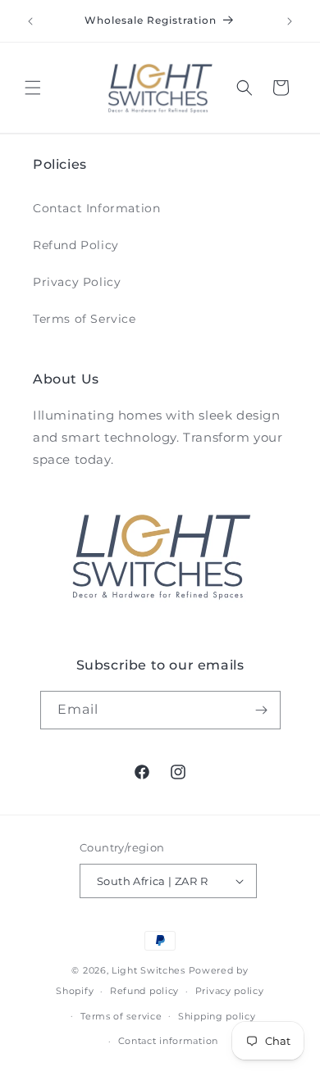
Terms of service (121, 1016)
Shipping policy (217, 1016)
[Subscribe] (262, 710)
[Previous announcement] (30, 21)
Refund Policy (76, 245)
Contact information (168, 1040)
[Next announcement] (290, 21)
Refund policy (144, 991)
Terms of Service (84, 318)
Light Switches (148, 970)
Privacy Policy (77, 282)
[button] (33, 88)
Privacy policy (229, 991)
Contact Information (96, 208)
